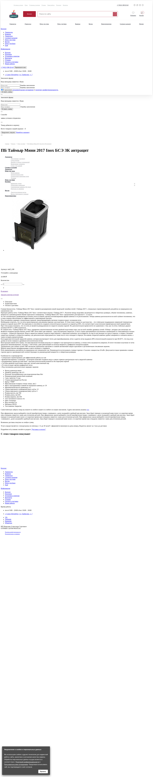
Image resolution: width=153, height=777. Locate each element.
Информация (5, 49)
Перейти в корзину (23, 132)
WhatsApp (8, 523)
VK (6, 517)
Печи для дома (44, 24)
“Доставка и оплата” (38, 429)
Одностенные (15, 160)
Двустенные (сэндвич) (18, 158)
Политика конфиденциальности (13, 532)
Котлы (91, 24)
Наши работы (51, 5)
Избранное (133, 15)
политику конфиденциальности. (46, 90)
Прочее (141, 24)
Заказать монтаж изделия (10, 295)
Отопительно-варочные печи (20, 176)
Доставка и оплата (18, 5)
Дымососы (28, 24)
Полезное (58, 5)
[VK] (140, 5)
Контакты (65, 5)
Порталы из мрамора (17, 189)
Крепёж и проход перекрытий (20, 162)
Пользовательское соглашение (12, 534)
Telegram (8, 519)
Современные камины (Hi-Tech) (21, 187)
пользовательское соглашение (23, 90)
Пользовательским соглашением (16, 764)
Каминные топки (16, 183)
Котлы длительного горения (19, 194)
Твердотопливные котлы (18, 192)
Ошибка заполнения (27, 85)
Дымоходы (12, 24)
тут (88, 410)
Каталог (29, 14)
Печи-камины (15, 173)
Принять (43, 771)
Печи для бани (62, 24)
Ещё (6, 45)
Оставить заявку (7, 92)
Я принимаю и (30, 90)
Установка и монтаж (34, 5)
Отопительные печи (17, 174)
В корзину (4, 291)
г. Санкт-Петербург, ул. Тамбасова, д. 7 (18, 75)
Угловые (13, 178)
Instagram (8, 521)
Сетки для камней (16, 166)
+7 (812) (122, 5)
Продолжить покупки (8, 132)
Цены (26, 5)
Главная (7, 144)
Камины (77, 24)
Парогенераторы (106, 24)
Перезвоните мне (20, 67)
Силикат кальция (125, 24)
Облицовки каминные (18, 185)
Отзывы (44, 5)
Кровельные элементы (18, 164)
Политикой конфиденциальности (27, 762)
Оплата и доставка (11, 62)
